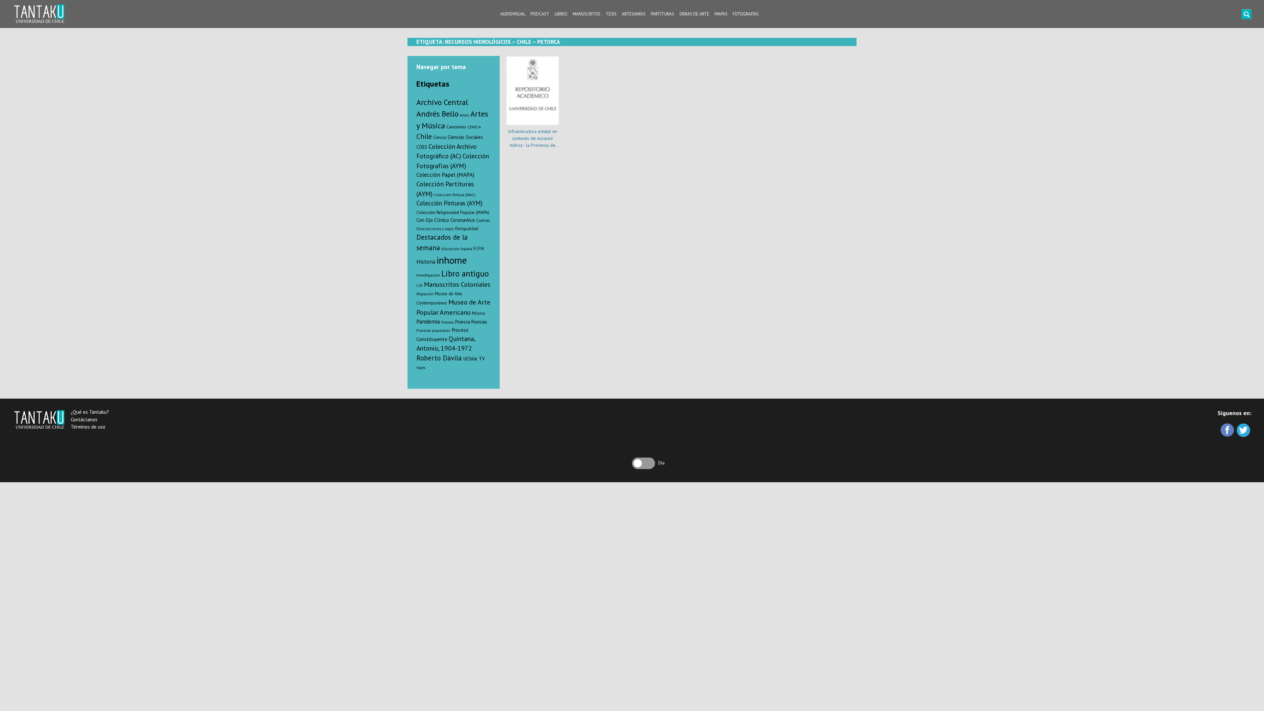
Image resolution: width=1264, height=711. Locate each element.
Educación (450, 248)
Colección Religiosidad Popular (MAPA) (452, 212)
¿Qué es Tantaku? (90, 412)
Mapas (721, 14)
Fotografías (746, 14)
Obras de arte (694, 14)
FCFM (478, 248)
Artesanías (633, 14)
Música (478, 313)
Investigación (428, 274)
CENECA (474, 126)
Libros (561, 14)
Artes (464, 115)
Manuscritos (586, 14)
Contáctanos (84, 419)
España (466, 248)
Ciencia (439, 137)
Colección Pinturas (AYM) (449, 203)
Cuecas (483, 220)
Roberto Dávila (439, 358)
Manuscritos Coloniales (457, 284)
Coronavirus (462, 220)
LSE (419, 285)
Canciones (456, 127)
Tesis (611, 14)
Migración (425, 293)
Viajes (420, 367)
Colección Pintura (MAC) (454, 194)
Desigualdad (466, 228)
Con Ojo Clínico (432, 220)
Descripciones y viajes (435, 228)
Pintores (447, 322)
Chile (424, 136)
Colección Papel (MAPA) (445, 174)
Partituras (662, 14)
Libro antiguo (465, 273)
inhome (451, 260)
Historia (425, 261)
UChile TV (474, 358)
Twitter (1244, 430)
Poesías (479, 322)
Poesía (462, 321)
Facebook (1228, 430)
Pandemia (428, 321)
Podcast (540, 14)
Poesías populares (433, 330)
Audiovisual (512, 14)
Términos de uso (88, 427)
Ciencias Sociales (465, 137)
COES (421, 147)
